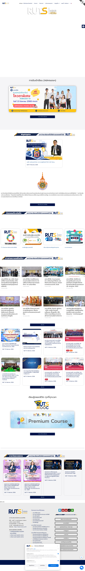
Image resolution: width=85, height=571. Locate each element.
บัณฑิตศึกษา (66, 538)
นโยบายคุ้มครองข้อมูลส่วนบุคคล (51, 247)
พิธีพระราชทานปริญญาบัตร (66, 519)
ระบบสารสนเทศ (68, 247)
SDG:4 (68, 350)
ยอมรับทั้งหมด (53, 565)
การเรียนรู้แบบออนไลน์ (27, 247)
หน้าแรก (21, 3)
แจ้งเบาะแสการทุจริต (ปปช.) (17, 535)
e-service (66, 534)
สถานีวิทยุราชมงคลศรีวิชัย (66, 542)
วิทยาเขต (41, 3)
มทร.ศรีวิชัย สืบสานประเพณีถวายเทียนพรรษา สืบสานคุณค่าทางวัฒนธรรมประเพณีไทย (31, 311)
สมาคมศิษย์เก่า (66, 523)
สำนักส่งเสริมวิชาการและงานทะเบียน (66, 545)
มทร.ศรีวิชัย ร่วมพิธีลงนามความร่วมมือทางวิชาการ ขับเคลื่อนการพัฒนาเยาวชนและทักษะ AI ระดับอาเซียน (31, 282)
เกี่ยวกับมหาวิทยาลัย (27, 3)
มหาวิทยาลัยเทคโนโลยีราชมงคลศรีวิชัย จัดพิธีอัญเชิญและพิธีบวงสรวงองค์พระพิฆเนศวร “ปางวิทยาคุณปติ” (74, 311)
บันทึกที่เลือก (42, 565)
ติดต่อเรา (66, 3)
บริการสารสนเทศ (48, 3)
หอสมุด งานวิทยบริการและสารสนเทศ (66, 549)
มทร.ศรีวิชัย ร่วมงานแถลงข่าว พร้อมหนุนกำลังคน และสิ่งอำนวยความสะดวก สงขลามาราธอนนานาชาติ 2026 (53, 282)
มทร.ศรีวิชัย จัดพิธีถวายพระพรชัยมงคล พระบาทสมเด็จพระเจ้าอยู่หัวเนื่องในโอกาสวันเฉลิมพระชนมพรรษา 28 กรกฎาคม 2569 (75, 282)
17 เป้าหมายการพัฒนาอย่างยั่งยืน (9, 247)
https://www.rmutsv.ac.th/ (20, 527)
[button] (83, 3)
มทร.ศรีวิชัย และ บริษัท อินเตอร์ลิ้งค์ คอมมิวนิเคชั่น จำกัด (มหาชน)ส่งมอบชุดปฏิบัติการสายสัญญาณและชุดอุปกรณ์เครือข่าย (9, 282)
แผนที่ (62, 3)
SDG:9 (71, 350)
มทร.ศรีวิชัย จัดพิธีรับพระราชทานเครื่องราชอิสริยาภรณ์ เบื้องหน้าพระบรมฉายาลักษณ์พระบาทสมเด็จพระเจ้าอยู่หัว (9, 312)
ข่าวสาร (35, 3)
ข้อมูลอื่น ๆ (57, 3)
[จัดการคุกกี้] (81, 557)
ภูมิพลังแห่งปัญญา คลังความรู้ (66, 527)
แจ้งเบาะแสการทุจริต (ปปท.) (17, 537)
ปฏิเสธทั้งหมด (31, 565)
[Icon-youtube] (63, 510)
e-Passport (66, 530)
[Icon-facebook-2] (59, 510)
